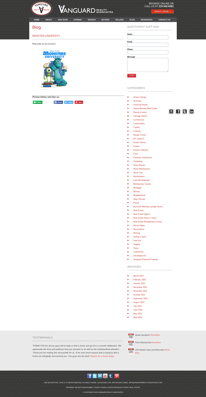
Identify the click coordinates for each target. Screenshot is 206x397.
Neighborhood (139, 195)
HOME (36, 20)
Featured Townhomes (142, 157)
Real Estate (138, 210)
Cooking (136, 131)
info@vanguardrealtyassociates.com (145, 382)
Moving (136, 191)
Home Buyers (139, 165)
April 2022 (137, 317)
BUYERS (105, 20)
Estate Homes (139, 142)
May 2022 (137, 313)
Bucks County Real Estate (128, 387)
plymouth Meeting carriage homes (148, 206)
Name (129, 34)
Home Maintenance (141, 169)
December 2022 (140, 287)
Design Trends (139, 135)
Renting (136, 233)
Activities (137, 101)
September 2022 (140, 298)
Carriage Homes (140, 116)
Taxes (136, 248)
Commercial (138, 120)
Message (131, 57)
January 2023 (139, 283)
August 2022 (138, 302)
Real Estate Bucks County (145, 218)
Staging (136, 244)
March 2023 (138, 276)
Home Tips (138, 172)
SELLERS (119, 20)
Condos (136, 127)
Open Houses (139, 199)
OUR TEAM (63, 20)
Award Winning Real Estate (145, 108)
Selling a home (139, 237)
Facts (135, 154)
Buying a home (139, 112)
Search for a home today (102, 356)
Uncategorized (139, 256)
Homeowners (139, 176)
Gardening (137, 161)
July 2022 (137, 306)
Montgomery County (142, 184)
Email (129, 42)
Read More (155, 335)
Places (136, 203)
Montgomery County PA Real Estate (97, 387)
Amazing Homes (140, 105)
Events (136, 146)
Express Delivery (140, 150)
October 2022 (139, 295)
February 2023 (139, 280)
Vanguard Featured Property (145, 259)
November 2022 (140, 291)
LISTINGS (78, 20)
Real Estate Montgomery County (147, 222)
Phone (130, 49)
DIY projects (138, 139)
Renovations (138, 229)
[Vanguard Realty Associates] (162, 12)
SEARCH (92, 20)
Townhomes (138, 252)
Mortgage (137, 188)
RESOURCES (146, 20)
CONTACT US (164, 20)
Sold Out (137, 240)
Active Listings (139, 97)
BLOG (132, 20)
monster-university (46, 36)
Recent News (139, 225)
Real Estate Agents (141, 214)
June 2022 (137, 310)
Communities (139, 123)
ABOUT (48, 20)
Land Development (141, 180)
